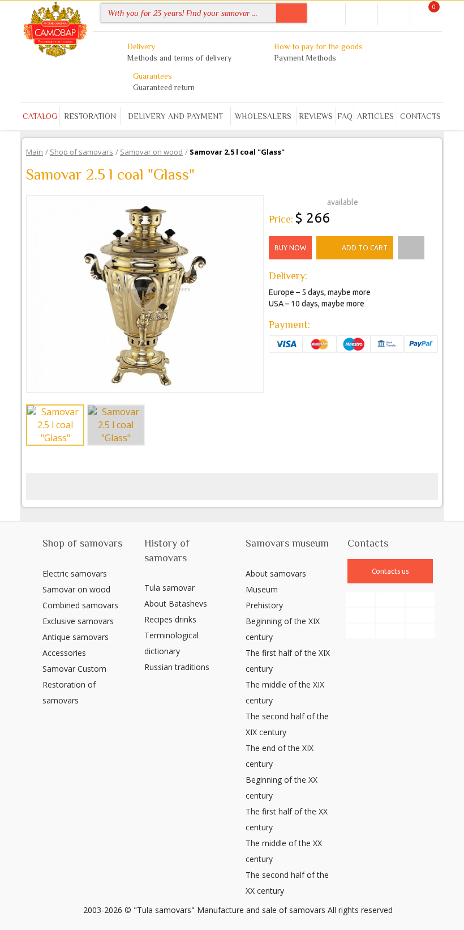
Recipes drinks (170, 619)
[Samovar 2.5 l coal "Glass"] (145, 293)
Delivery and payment (175, 116)
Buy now (290, 247)
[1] (273, 200)
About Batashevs (175, 603)
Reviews (316, 116)
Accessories (64, 652)
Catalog (40, 116)
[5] (309, 200)
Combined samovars (80, 605)
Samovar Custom (74, 668)
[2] (282, 200)
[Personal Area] (362, 13)
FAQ (345, 116)
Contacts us (390, 571)
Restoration (90, 116)
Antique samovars (75, 637)
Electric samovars (74, 573)
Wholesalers (263, 116)
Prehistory (264, 605)
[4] (300, 200)
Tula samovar (169, 587)
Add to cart (365, 247)
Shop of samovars (82, 543)
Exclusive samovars (78, 621)
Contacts (420, 116)
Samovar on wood (76, 589)
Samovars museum (287, 543)
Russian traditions (176, 667)
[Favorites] (394, 13)
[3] (291, 200)
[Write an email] (330, 13)
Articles (375, 116)
